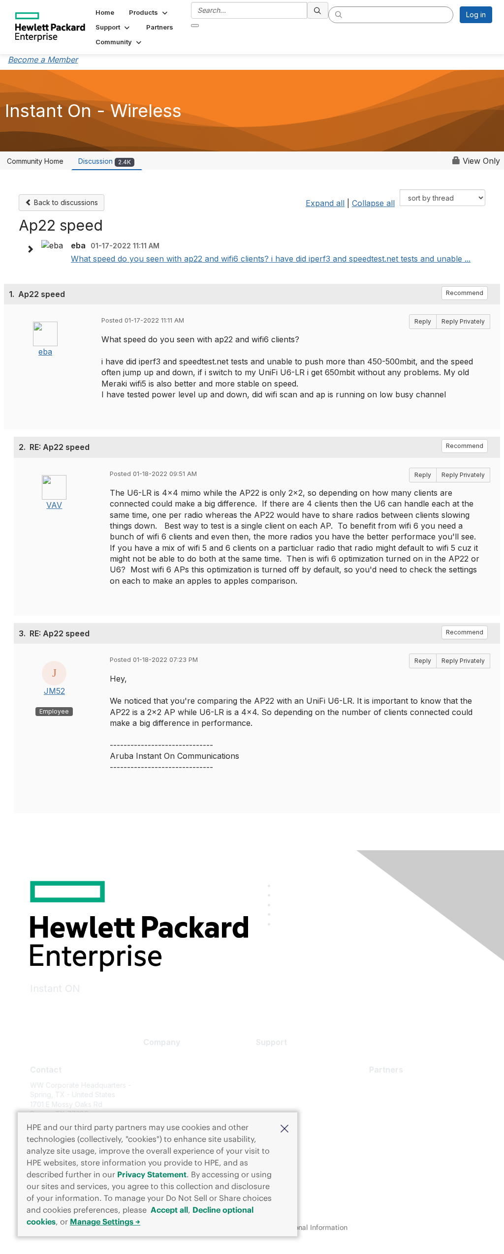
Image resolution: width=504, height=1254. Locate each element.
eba (45, 352)
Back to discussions (65, 202)
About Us (158, 1057)
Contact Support (282, 1072)
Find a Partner (391, 1085)
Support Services (284, 1057)
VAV (54, 505)
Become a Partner (398, 1099)
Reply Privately (463, 321)
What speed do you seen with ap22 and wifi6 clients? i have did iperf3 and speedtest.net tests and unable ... (271, 259)
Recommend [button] (464, 293)
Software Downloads (290, 1101)
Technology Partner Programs (418, 1128)
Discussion (104, 161)
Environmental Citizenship (184, 1101)
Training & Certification (292, 1086)
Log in (476, 14)
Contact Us (161, 1086)
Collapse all (373, 203)
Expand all (325, 203)
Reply (422, 321)
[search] (318, 10)
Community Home (35, 161)
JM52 (54, 691)
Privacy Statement (152, 1174)
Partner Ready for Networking (418, 1114)
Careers (156, 1072)
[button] (284, 1127)
